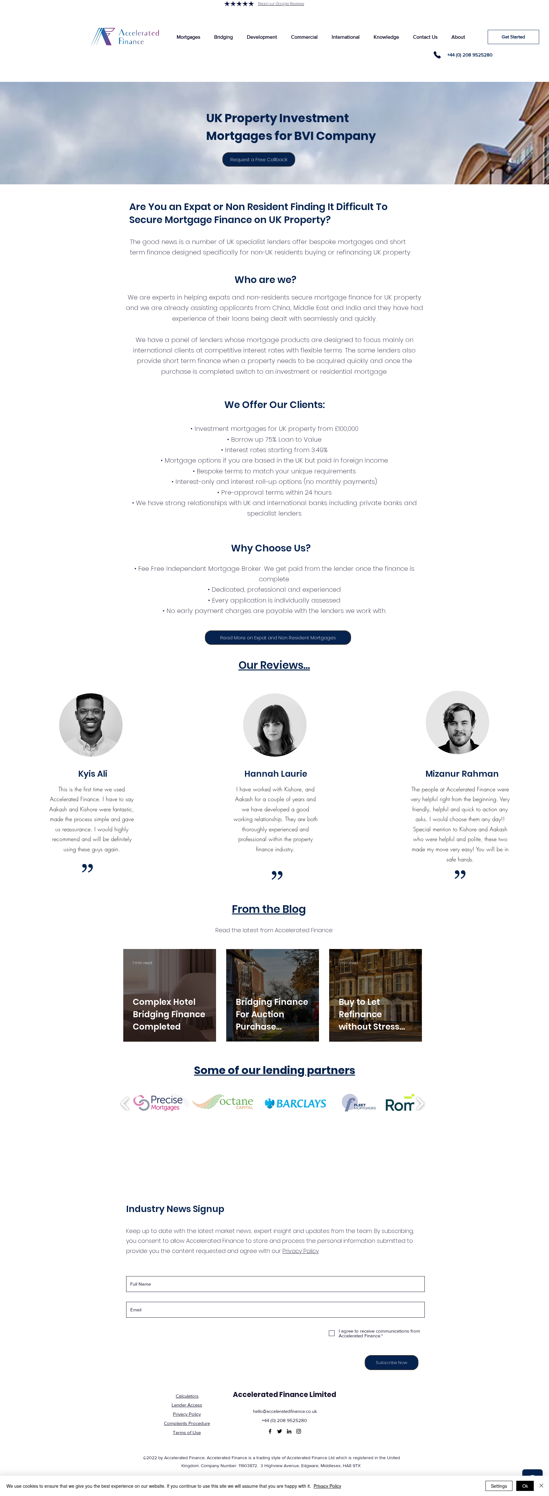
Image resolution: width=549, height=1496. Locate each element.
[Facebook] (270, 1431)
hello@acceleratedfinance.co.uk (285, 1411)
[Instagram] (298, 1431)
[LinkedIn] (289, 1431)
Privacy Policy (327, 1486)
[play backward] (125, 1103)
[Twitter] (279, 1431)
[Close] (541, 1486)
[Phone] (437, 55)
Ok (525, 1486)
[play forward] (420, 1103)
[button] (188, 37)
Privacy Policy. (300, 1251)
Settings (499, 1486)
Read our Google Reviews (281, 3)
